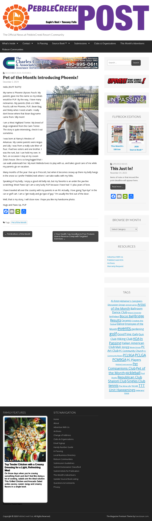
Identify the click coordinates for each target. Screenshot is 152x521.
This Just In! (121, 168)
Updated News (120, 164)
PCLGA (140, 354)
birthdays (114, 316)
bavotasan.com (142, 516)
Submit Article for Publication (66, 471)
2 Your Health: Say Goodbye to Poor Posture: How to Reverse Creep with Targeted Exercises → (74, 236)
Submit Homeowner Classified (67, 467)
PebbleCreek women (124, 364)
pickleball (132, 372)
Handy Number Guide (63, 447)
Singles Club (136, 381)
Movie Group (135, 347)
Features (26, 73)
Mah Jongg (122, 347)
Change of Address (62, 435)
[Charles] (50, 63)
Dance (120, 324)
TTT (141, 385)
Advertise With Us (115, 257)
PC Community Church (131, 350)
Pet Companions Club (123, 366)
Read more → (118, 186)
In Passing (42, 43)
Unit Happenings (122, 390)
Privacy (57, 487)
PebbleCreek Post (25, 516)
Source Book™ (59, 43)
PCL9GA (128, 355)
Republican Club (130, 377)
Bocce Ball (127, 316)
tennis (113, 385)
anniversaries (131, 305)
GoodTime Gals (127, 334)
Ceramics (127, 320)
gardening (137, 329)
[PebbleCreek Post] (76, 16)
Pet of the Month (19, 222)
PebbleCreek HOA (115, 260)
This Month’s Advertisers (132, 43)
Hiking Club (124, 339)
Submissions (80, 43)
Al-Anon (115, 301)
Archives (111, 263)
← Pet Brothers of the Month (17, 234)
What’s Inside (8, 43)
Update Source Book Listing (66, 479)
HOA (136, 339)
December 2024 (13, 73)
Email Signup (59, 443)
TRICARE (134, 386)
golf (113, 333)
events (124, 328)
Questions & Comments (64, 483)
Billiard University (134, 313)
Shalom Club (117, 381)
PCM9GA (119, 359)
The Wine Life (125, 386)
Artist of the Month (128, 306)
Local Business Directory (65, 455)
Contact (26, 43)
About (56, 423)
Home (56, 419)
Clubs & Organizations (105, 43)
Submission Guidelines (64, 463)
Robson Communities (12, 49)
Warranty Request (115, 266)
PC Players (134, 360)
